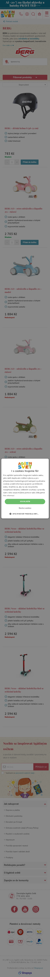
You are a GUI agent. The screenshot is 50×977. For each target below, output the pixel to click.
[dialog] (25, 488)
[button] (25, 513)
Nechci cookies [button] (25, 508)
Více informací (8, 495)
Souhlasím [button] (25, 501)
